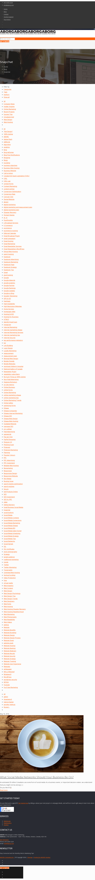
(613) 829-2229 (8, 2)
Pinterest (7, 447)
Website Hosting (9, 646)
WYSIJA (6, 682)
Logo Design (8, 348)
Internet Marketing (10, 327)
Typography (8, 570)
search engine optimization (13, 484)
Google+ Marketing (10, 296)
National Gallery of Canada (13, 369)
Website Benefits (9, 630)
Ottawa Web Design (11, 419)
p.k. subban (8, 429)
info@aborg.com (9, 5)
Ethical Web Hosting (11, 252)
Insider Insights (9, 107)
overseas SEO (8, 426)
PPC (5, 458)
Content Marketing (10, 186)
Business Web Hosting (11, 168)
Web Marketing (9, 614)
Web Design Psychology (12, 593)
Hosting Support (8, 17)
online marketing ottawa (12, 395)
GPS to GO (7, 299)
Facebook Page (9, 265)
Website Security (9, 656)
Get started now (23, 803)
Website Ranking (9, 648)
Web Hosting (8, 122)
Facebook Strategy (10, 267)
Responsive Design (10, 473)
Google (6, 278)
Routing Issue (8, 481)
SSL (5, 546)
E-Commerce (8, 225)
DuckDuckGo (8, 220)
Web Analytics (8, 586)
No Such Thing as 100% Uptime (15, 377)
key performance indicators (13, 340)
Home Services (9, 309)
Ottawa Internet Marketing (13, 413)
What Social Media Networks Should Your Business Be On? (37, 777)
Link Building (8, 346)
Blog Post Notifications (12, 155)
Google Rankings (10, 288)
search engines (9, 486)
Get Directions (4, 840)
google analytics (9, 283)
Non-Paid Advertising (11, 379)
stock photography (10, 552)
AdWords (7, 142)
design (6, 202)
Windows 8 (7, 674)
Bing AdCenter (9, 152)
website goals (8, 643)
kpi (5, 343)
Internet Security (9, 338)
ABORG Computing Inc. (7, 857)
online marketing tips (11, 398)
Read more (4, 790)
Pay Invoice (7, 19)
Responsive (8, 471)
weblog (6, 625)
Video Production (10, 578)
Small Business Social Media (13, 507)
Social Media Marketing (12, 523)
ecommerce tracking (11, 231)
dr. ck (5, 218)
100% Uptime (8, 134)
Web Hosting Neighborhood (14, 612)
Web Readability (9, 620)
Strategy (7, 554)
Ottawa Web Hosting (11, 421)
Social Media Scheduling (12, 533)
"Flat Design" (8, 131)
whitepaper (8, 669)
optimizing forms (10, 406)
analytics (7, 147)
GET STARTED (4, 41)
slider (6, 502)
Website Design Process (12, 638)
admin (6, 697)
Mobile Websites (9, 364)
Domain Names (9, 215)
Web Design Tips (10, 596)
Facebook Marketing (11, 262)
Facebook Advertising (11, 259)
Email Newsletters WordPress (14, 249)
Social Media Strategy (11, 536)
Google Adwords (9, 280)
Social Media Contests (11, 518)
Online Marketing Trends (12, 400)
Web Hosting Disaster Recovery (15, 609)
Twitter (6, 565)
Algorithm (7, 145)
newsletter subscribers (12, 374)
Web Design (8, 120)
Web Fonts (7, 604)
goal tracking (8, 275)
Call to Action (8, 173)
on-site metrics (9, 385)
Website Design (9, 635)
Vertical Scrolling (9, 575)
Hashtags (7, 301)
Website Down (9, 640)
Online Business (9, 387)
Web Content (8, 588)
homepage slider (9, 312)
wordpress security (10, 680)
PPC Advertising (9, 460)
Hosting (6, 825)
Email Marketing (9, 244)
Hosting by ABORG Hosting (42, 857)
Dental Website (9, 199)
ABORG (6, 137)
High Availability (9, 304)
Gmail (6, 272)
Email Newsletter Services (13, 246)
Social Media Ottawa (11, 526)
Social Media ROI (9, 528)
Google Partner (9, 285)
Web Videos (8, 622)
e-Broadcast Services (11, 223)
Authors (6, 95)
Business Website (10, 171)
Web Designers (9, 601)
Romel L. (7, 707)
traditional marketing (11, 560)
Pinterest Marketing (11, 450)
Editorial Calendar (10, 233)
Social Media (8, 515)
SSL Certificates (9, 549)
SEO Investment (9, 497)
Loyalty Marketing (10, 351)
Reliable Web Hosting (11, 466)
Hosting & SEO (9, 314)
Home (5, 9)
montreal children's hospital (13, 366)
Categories (7, 89)
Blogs (6, 160)
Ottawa (6, 408)
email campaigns (9, 239)
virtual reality (8, 583)
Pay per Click (8, 437)
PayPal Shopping (9, 439)
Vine (5, 580)
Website (6, 627)
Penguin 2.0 (8, 442)
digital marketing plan (11, 210)
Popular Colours (9, 455)
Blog (5, 12)
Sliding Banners (9, 505)
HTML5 (6, 319)
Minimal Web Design (11, 359)
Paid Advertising (9, 432)
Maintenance (8, 823)
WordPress (7, 677)
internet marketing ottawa (13, 330)
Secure (6, 489)
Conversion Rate (9, 194)
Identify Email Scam (10, 322)
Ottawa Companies (10, 411)
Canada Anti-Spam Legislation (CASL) (16, 176)
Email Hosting (8, 241)
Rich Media (7, 479)
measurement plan (10, 356)
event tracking (9, 254)
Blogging (7, 158)
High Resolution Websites (13, 306)
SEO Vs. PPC (8, 499)
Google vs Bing (9, 293)
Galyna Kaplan (9, 702)
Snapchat (7, 72)
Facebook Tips (9, 270)
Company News (9, 104)
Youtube (7, 685)
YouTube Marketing (11, 687)
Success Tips (8, 114)
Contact (6, 14)
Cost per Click (8, 197)
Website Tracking (10, 661)
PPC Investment (9, 463)
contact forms (8, 184)
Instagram (7, 325)
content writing (9, 189)
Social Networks (9, 541)
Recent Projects (9, 112)
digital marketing (10, 205)
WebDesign (7, 821)
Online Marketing (10, 109)
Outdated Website (10, 424)
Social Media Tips (10, 539)
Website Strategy (10, 659)
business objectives (10, 165)
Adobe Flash (8, 139)
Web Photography (10, 617)
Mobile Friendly (9, 361)
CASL (5, 178)
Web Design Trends (11, 599)
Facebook (7, 257)
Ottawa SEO (8, 416)
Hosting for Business (11, 317)
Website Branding (10, 633)
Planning (7, 453)
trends (6, 562)
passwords (7, 434)
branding (7, 163)
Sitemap (29, 857)
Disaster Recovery (10, 212)
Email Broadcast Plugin (12, 236)
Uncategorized (9, 117)
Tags (5, 92)
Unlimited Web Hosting (12, 573)
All (4, 101)
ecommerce (8, 228)
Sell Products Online (11, 492)
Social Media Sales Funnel (12, 531)
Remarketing (8, 468)
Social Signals (8, 544)
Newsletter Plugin (10, 372)
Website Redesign (10, 651)
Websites (7, 667)
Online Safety (8, 403)
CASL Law (7, 181)
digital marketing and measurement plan (18, 207)
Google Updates (9, 291)
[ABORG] (28, 34)
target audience (9, 557)
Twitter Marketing (10, 567)
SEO (5, 494)
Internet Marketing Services (13, 332)
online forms (8, 390)
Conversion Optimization (12, 192)
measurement (8, 353)
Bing (5, 150)
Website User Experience (12, 664)
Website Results (9, 653)
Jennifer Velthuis (9, 705)
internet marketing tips (12, 335)
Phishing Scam (9, 445)
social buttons (9, 513)
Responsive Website (11, 476)
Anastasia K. (8, 699)
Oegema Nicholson (10, 382)
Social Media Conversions (12, 520)
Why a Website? (9, 672)
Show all (6, 97)
